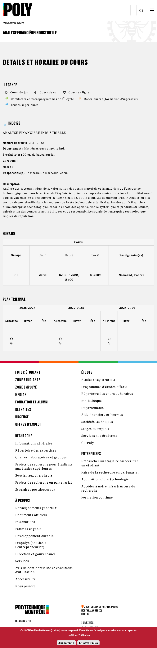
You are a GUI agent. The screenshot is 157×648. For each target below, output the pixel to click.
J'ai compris (66, 642)
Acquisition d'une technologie (105, 479)
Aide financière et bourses (102, 415)
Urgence (22, 417)
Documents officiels (31, 515)
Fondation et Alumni (32, 402)
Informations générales (33, 443)
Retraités (23, 409)
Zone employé (26, 387)
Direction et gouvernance (35, 554)
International (26, 522)
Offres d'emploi (28, 424)
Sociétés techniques (97, 422)
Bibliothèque (91, 401)
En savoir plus (88, 642)
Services (22, 561)
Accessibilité (25, 579)
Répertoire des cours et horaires (107, 394)
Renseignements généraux (36, 508)
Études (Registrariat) (98, 380)
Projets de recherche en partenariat (43, 482)
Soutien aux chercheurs (34, 475)
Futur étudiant (27, 372)
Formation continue (97, 497)
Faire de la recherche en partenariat (110, 472)
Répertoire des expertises (35, 450)
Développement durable (34, 536)
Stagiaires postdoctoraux (35, 489)
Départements (92, 408)
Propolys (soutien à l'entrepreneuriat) (31, 545)
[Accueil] (18, 9)
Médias (21, 394)
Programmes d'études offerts (104, 387)
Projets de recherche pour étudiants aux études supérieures (44, 466)
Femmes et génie (28, 529)
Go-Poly (87, 443)
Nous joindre (25, 586)
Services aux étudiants (99, 436)
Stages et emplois (95, 429)
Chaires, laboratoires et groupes (41, 457)
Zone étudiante (27, 379)
